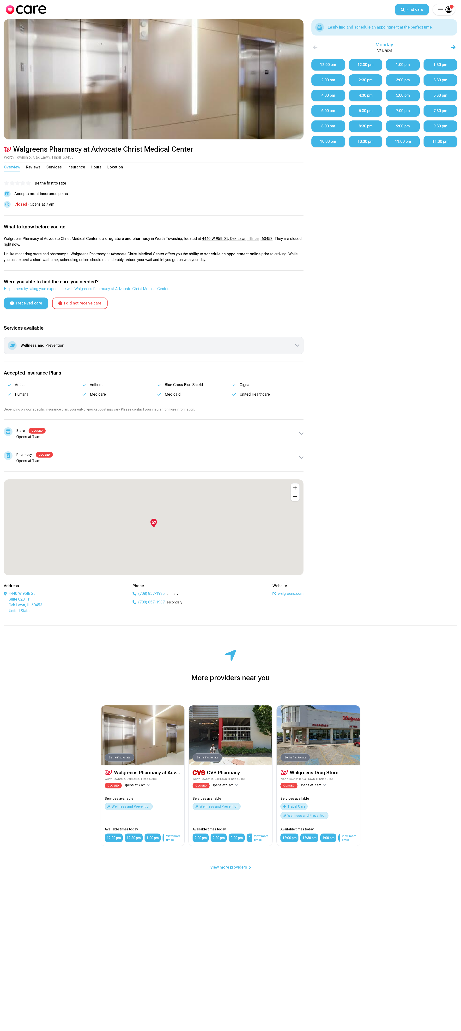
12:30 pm (134, 838)
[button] (440, 9)
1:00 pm (152, 838)
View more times (173, 837)
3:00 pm (236, 838)
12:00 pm (114, 838)
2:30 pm (218, 838)
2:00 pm (200, 838)
